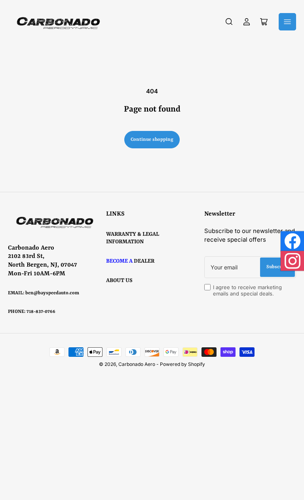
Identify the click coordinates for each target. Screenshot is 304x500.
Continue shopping (152, 139)
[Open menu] (287, 21)
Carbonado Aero (136, 364)
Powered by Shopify (182, 364)
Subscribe (277, 267)
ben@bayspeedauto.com (52, 293)
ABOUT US (119, 280)
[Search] (229, 21)
